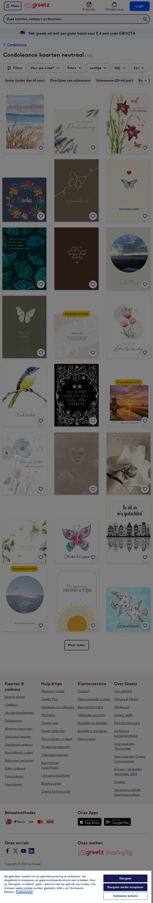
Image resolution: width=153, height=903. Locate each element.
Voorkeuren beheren (125, 895)
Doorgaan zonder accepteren (125, 887)
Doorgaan (125, 878)
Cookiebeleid (24, 891)
